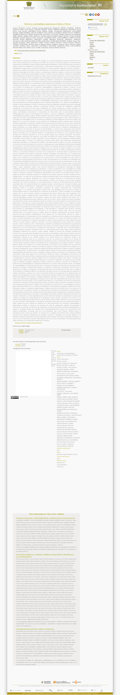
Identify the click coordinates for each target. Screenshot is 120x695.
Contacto (82, 14)
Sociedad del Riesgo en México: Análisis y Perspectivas (35, 629)
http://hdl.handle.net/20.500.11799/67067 (32, 50)
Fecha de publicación (97, 40)
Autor (92, 42)
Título (92, 44)
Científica (18, 345)
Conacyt (17, 344)
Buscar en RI (93, 27)
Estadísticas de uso (94, 76)
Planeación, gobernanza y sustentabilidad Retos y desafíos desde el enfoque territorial (45, 518)
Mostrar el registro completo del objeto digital (28, 323)
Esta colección (94, 29)
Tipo (91, 48)
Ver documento (66, 330)
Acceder (91, 67)
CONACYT (60, 688)
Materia (92, 46)
